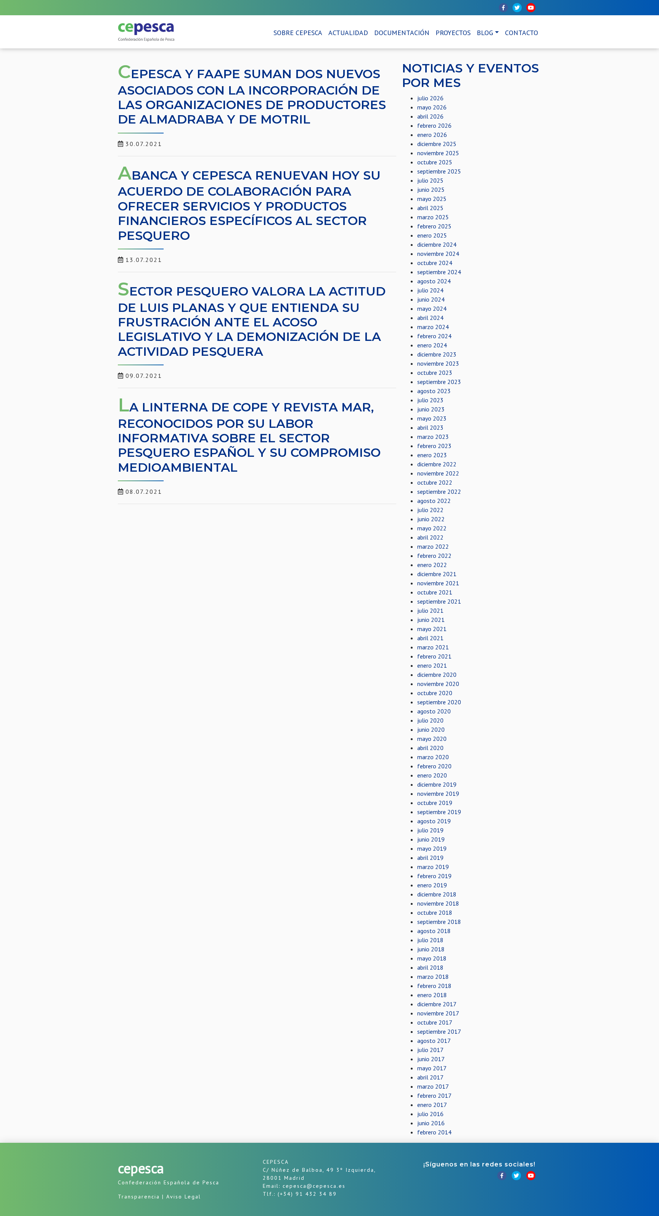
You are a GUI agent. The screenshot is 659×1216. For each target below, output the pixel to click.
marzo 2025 (433, 217)
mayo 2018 (432, 958)
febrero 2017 (434, 1095)
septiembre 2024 (439, 272)
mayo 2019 (432, 848)
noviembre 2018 (438, 903)
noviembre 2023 (438, 363)
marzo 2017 (433, 1086)
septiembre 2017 (439, 1031)
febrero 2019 (434, 876)
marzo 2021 (433, 647)
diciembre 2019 (436, 784)
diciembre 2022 (436, 464)
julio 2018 (430, 940)
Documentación (401, 32)
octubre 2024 (434, 263)
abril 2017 (430, 1077)
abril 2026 (430, 116)
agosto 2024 (434, 281)
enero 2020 (432, 775)
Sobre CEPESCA (297, 32)
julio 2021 (430, 610)
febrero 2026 (434, 125)
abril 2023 (430, 427)
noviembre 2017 (438, 1013)
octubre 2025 (434, 162)
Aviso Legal (183, 1196)
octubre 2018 (434, 912)
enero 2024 (432, 345)
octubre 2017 (434, 1022)
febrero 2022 (434, 555)
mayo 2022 (432, 528)
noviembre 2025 (438, 153)
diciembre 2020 (436, 674)
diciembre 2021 (436, 574)
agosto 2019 (434, 821)
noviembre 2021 (438, 583)
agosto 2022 (434, 500)
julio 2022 (430, 510)
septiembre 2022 (439, 491)
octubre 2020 (434, 693)
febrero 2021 (434, 656)
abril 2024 (430, 317)
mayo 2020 (432, 738)
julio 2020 (430, 720)
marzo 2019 (433, 867)
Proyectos (453, 32)
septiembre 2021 (439, 601)
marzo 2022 (433, 546)
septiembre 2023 (439, 382)
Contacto (521, 32)
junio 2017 (431, 1059)
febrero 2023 (434, 446)
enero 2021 (432, 665)
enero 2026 (432, 134)
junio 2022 (431, 519)
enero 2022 (432, 565)
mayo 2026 (432, 107)
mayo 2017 (432, 1068)
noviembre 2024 (438, 253)
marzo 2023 (433, 436)
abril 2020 (430, 748)
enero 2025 (432, 235)
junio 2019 (431, 839)
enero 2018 (432, 995)
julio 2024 (430, 290)
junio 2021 (431, 619)
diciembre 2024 (436, 244)
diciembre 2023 (436, 354)
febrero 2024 (434, 336)
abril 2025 (430, 208)
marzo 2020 (433, 757)
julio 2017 (430, 1050)
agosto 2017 (434, 1040)
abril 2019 (430, 857)
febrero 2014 (434, 1132)
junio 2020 (431, 729)
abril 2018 (430, 967)
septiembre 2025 (439, 171)
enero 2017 (432, 1104)
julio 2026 (430, 98)
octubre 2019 (434, 802)
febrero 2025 (434, 226)
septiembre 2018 (439, 921)
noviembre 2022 (438, 473)
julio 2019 (430, 830)
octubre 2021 (434, 592)
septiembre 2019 (439, 812)
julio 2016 (430, 1114)
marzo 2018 (433, 976)
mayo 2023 (432, 418)
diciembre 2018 (436, 894)
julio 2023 (430, 400)
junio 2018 (431, 949)
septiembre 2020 (439, 702)
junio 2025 (431, 189)
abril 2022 (430, 537)
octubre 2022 (434, 482)
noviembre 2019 (438, 793)
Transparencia (139, 1196)
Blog (485, 32)
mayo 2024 (432, 308)
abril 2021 (430, 638)
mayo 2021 (432, 629)
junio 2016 (431, 1123)
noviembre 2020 (438, 684)
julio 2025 (430, 180)
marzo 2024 (433, 327)
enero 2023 (432, 455)
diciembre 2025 (436, 144)
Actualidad (348, 32)
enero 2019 (432, 885)
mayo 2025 (432, 198)
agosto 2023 (434, 391)
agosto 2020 (434, 711)
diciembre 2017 (436, 1004)
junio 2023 (431, 409)
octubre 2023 (434, 372)
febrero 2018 (434, 986)
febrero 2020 (434, 766)
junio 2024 (431, 299)
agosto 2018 (434, 931)
